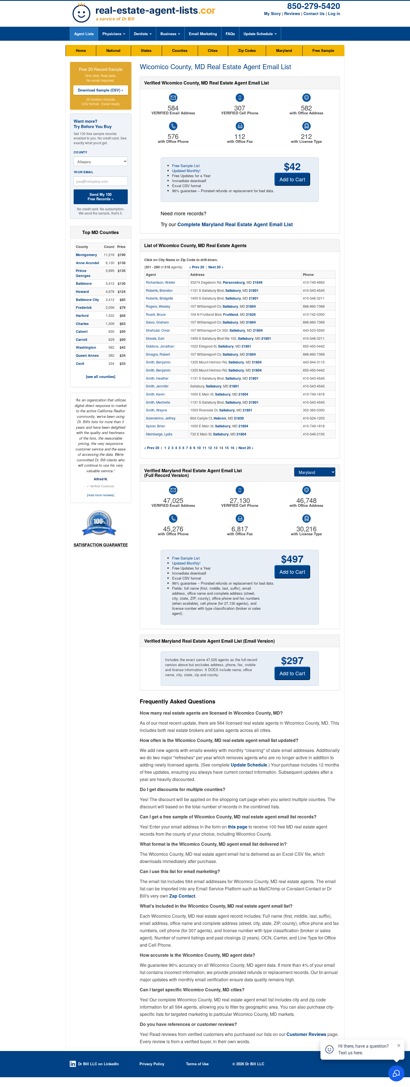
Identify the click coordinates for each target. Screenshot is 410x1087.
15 (227, 447)
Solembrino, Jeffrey (160, 418)
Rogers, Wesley (158, 306)
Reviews (292, 13)
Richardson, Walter (160, 282)
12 (210, 447)
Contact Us (314, 13)
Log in (334, 13)
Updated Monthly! (186, 170)
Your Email (83, 172)
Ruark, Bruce (156, 314)
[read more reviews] (100, 495)
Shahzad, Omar (158, 330)
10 (199, 447)
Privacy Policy (151, 1063)
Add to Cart (292, 179)
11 (204, 447)
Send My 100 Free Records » (101, 196)
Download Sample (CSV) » (100, 90)
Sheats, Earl (155, 338)
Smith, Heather (157, 378)
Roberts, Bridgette (159, 298)
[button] (113, 33)
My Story (272, 13)
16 (232, 447)
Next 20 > (246, 447)
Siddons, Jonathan (160, 346)
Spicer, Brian (155, 425)
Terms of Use (197, 1063)
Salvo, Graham (157, 322)
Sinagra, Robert (158, 354)
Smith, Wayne (156, 410)
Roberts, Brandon (159, 290)
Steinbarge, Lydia (159, 434)
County (80, 152)
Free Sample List (186, 165)
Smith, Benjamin (158, 362)
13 (216, 447)
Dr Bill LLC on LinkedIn (98, 1063)
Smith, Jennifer (157, 386)
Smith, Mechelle (158, 402)
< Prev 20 (151, 447)
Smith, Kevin (155, 394)
